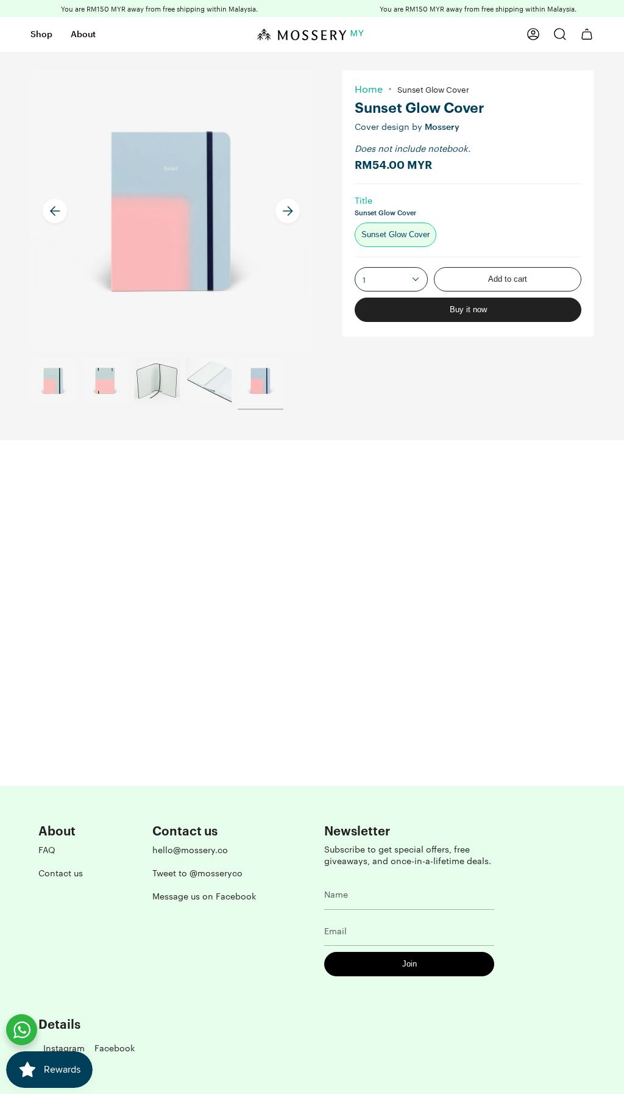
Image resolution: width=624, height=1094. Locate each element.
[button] (41, 34)
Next (287, 211)
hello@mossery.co (190, 849)
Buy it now (468, 309)
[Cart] (586, 34)
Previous (55, 211)
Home (369, 88)
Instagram (64, 1048)
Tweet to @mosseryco (197, 873)
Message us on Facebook (204, 896)
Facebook (114, 1048)
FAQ (46, 849)
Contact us (60, 873)
